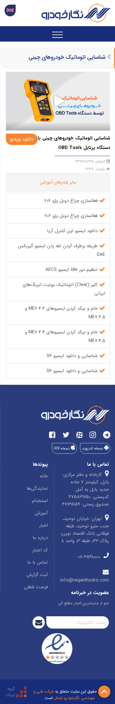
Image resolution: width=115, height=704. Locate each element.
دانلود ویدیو (22, 139)
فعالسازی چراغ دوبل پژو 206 (71, 200)
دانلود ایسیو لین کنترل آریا (73, 231)
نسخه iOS (62, 448)
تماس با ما (37, 562)
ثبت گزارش (37, 574)
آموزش (41, 513)
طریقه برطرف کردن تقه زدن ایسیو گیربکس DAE (61, 250)
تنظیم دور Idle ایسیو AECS (72, 269)
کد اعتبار (40, 550)
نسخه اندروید (93, 448)
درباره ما (40, 537)
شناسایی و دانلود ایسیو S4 (73, 356)
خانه (44, 476)
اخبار (43, 525)
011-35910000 (90, 557)
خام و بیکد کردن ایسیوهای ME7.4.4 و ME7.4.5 (65, 313)
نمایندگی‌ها (37, 488)
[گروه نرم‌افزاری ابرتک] (16, 691)
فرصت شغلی (36, 587)
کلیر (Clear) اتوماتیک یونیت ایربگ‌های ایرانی (64, 289)
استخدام (40, 501)
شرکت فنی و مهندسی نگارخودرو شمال (64, 694)
